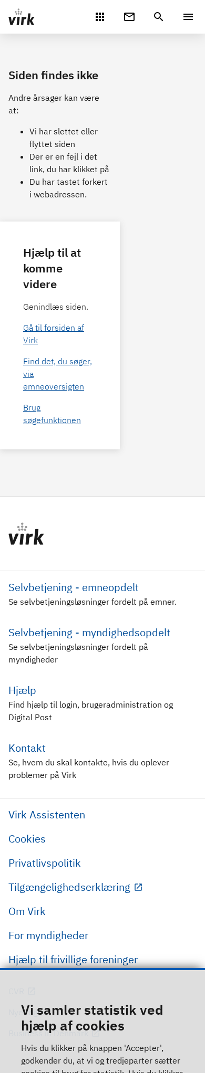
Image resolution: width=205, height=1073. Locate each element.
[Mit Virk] (100, 15)
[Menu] (188, 17)
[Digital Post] (129, 15)
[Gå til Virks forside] (102, 533)
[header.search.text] (158, 15)
